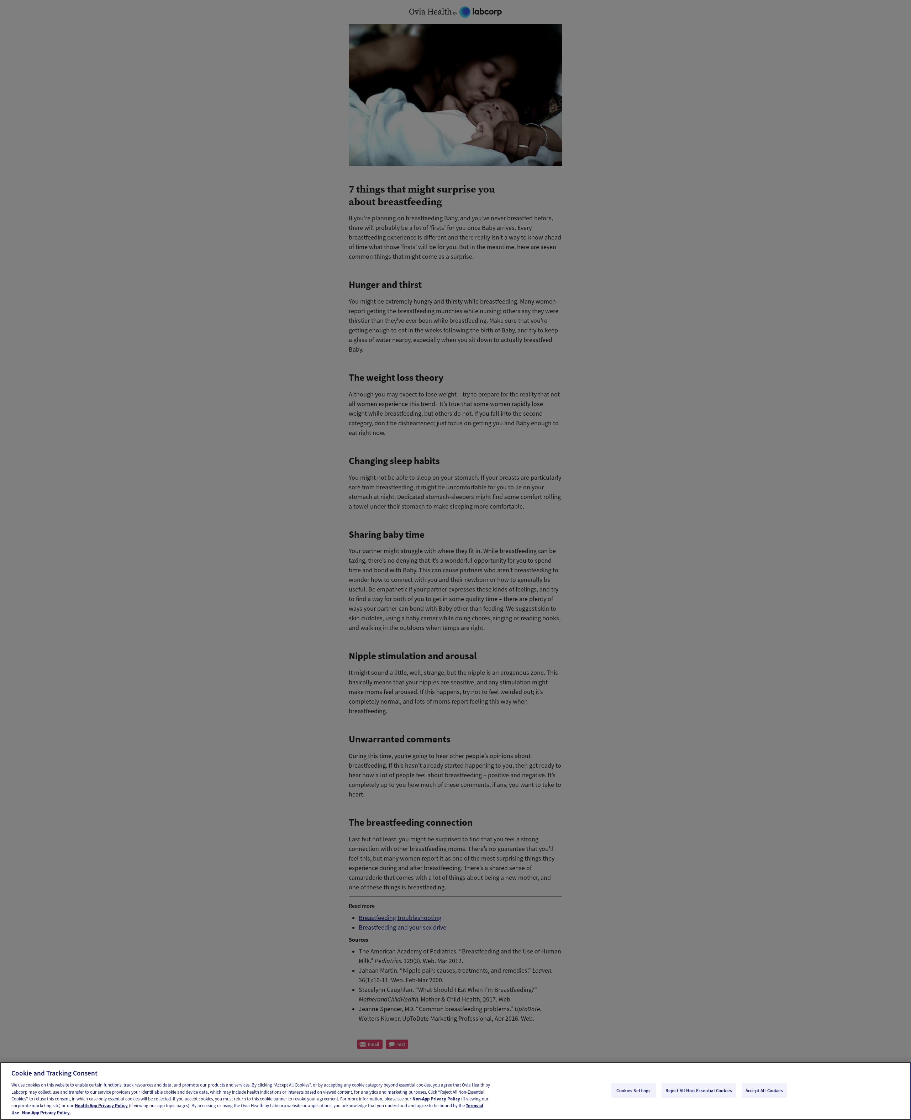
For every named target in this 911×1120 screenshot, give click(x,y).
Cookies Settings (633, 1090)
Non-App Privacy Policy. (46, 1113)
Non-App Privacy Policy (436, 1099)
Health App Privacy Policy (101, 1106)
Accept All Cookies (764, 1090)
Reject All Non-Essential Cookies (698, 1090)
